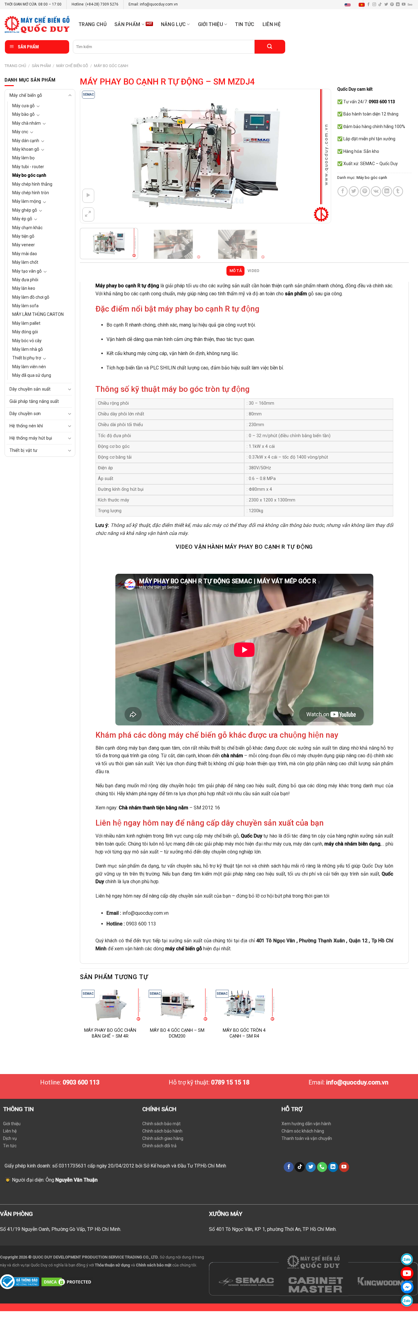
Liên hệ (272, 24)
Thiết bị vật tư (23, 450)
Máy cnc (20, 131)
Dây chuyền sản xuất (29, 389)
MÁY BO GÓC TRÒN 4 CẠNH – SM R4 (244, 1033)
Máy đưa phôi (25, 279)
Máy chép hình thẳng (32, 184)
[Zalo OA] (407, 1301)
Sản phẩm (127, 24)
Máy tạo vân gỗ (27, 271)
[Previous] (92, 156)
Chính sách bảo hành (162, 1131)
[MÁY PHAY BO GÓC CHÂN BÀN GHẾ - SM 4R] (110, 1004)
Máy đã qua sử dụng (31, 375)
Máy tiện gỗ (23, 236)
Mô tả (236, 270)
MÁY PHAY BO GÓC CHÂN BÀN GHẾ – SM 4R (110, 1033)
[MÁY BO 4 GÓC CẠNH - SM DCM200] (177, 1004)
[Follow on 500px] (410, 4)
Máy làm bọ (23, 157)
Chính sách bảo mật (161, 1123)
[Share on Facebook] (343, 191)
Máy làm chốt (25, 262)
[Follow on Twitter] (386, 4)
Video (253, 270)
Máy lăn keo (23, 288)
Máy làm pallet (26, 323)
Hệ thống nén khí (26, 426)
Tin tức (244, 24)
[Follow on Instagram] (374, 4)
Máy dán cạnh (25, 140)
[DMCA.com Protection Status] (67, 1281)
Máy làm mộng (26, 201)
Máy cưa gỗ (23, 105)
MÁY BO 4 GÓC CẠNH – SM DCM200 (177, 1033)
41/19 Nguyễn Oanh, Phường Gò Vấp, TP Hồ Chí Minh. (64, 1229)
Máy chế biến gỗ (72, 65)
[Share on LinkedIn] (387, 191)
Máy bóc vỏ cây (27, 340)
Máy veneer (23, 244)
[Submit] (270, 47)
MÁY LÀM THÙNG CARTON (38, 314)
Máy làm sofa (25, 305)
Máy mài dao (24, 253)
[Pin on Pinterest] (365, 191)
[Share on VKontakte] (376, 191)
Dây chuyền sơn (25, 413)
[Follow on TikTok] (380, 4)
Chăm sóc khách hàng (303, 1131)
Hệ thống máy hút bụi (30, 438)
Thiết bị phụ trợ (26, 357)
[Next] (317, 156)
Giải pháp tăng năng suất (34, 401)
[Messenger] (407, 1287)
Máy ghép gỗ (24, 210)
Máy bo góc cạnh (111, 65)
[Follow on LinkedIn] (398, 4)
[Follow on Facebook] (289, 1167)
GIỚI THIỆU (210, 24)
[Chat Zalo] (407, 1259)
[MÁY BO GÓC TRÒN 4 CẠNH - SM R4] (244, 1004)
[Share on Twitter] (354, 191)
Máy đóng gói (25, 331)
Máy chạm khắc (27, 227)
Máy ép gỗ (22, 218)
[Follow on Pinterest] (392, 4)
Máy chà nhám (26, 123)
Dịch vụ (10, 1138)
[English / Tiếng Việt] (356, 4)
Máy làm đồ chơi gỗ (30, 297)
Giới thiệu (12, 1123)
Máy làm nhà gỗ (27, 349)
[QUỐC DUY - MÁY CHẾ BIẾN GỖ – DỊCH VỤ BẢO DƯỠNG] (37, 24)
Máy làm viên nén (29, 366)
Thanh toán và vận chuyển (307, 1138)
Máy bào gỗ (23, 114)
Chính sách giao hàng (162, 1138)
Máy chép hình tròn (30, 192)
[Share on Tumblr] (398, 191)
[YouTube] (407, 1273)
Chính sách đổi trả (159, 1145)
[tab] (235, 271)
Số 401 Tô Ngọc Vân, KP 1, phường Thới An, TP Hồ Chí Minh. (273, 1229)
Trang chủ (92, 24)
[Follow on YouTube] (403, 4)
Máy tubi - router (28, 166)
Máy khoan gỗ (25, 149)
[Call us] (322, 1167)
